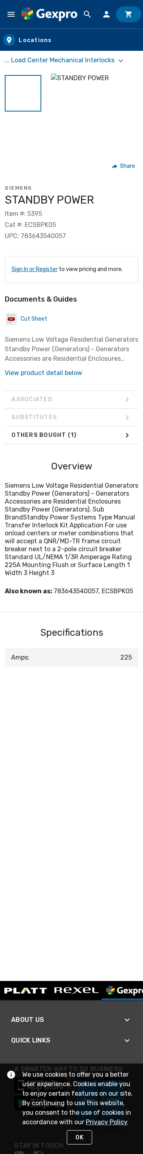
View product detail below (43, 373)
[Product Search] (87, 14)
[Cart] (128, 14)
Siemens (18, 188)
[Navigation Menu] (11, 14)
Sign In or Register (35, 269)
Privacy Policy (107, 1122)
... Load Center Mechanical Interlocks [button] (60, 60)
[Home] (49, 14)
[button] (23, 93)
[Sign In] (106, 14)
